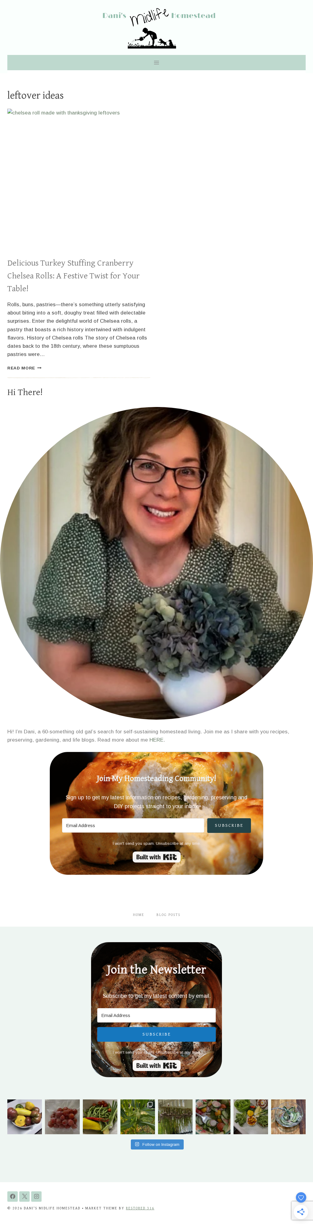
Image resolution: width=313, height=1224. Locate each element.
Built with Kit (157, 857)
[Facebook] (12, 1196)
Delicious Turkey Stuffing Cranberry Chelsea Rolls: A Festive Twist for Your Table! (73, 276)
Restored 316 (140, 1208)
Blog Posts (168, 915)
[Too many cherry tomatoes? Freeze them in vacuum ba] (62, 1116)
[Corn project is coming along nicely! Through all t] (137, 1116)
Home (138, 915)
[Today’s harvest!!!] (251, 1116)
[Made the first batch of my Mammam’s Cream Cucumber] (288, 1116)
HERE (156, 740)
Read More (24, 368)
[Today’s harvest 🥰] (100, 1116)
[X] (24, 1196)
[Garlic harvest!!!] (175, 1116)
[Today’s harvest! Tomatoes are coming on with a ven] (24, 1116)
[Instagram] (36, 1196)
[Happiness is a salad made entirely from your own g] (213, 1116)
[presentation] (78, 180)
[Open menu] (156, 62)
